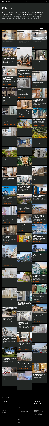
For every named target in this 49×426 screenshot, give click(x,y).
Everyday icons (20, 412)
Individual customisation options (23, 411)
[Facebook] (40, 403)
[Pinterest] (34, 403)
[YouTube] (39, 403)
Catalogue (8, 1)
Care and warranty (37, 413)
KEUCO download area (37, 410)
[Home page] (24, 1)
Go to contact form (5, 414)
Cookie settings (20, 418)
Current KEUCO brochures (38, 414)
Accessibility (20, 422)
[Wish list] (46, 1)
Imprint (19, 419)
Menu (3, 1)
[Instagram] (36, 403)
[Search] (44, 1)
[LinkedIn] (37, 403)
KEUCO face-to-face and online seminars (40, 411)
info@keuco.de (6, 412)
